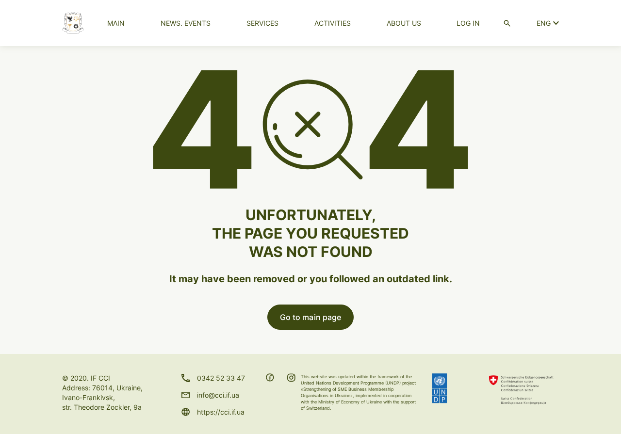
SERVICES (262, 23)
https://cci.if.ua (221, 412)
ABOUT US (404, 23)
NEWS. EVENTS (186, 23)
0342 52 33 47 (221, 378)
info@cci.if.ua (218, 395)
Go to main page (311, 317)
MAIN (116, 23)
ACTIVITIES (332, 23)
